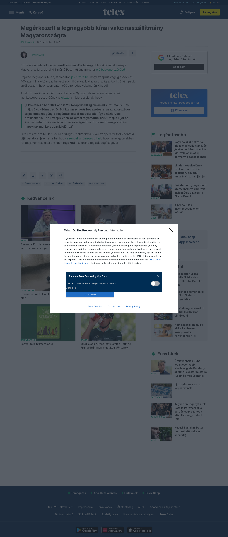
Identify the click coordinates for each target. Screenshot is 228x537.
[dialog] (114, 268)
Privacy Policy (133, 306)
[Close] (172, 231)
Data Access (114, 306)
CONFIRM (90, 294)
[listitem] (113, 276)
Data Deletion (95, 306)
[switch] (155, 283)
